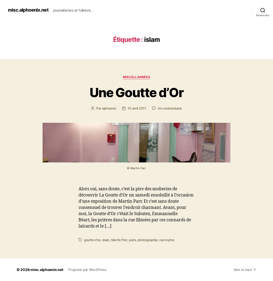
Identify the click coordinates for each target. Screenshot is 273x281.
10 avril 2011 (137, 108)
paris (132, 240)
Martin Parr (119, 240)
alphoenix (109, 108)
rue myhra (166, 240)
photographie (148, 240)
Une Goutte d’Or (136, 92)
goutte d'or (92, 240)
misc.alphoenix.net (28, 10)
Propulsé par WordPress (87, 270)
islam (106, 240)
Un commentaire (170, 108)
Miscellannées (136, 77)
